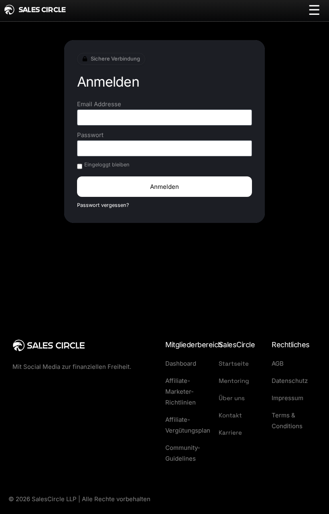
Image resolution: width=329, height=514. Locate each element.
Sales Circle (42, 10)
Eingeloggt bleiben (107, 165)
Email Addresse (99, 104)
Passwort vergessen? (103, 205)
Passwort (90, 135)
